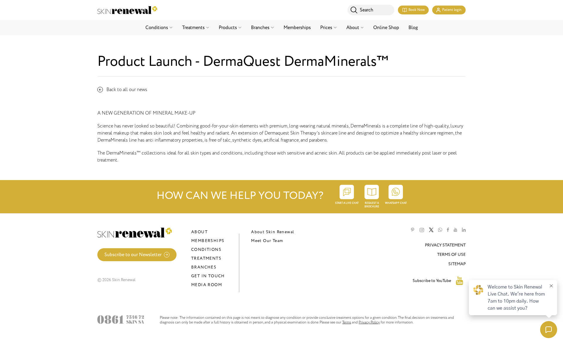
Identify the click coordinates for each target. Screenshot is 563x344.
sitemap (457, 264)
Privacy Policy (369, 322)
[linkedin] (464, 230)
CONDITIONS (206, 249)
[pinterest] (413, 230)
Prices (326, 27)
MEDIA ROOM (206, 285)
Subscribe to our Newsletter (133, 254)
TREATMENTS (206, 258)
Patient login (452, 9)
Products (228, 27)
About (352, 27)
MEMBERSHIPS (207, 241)
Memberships (297, 27)
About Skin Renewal (272, 232)
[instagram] (421, 230)
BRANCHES (203, 267)
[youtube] (455, 230)
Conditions (156, 27)
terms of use (451, 254)
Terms (346, 322)
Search (366, 10)
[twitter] (431, 230)
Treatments (193, 27)
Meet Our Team (267, 241)
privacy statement (445, 245)
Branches (260, 27)
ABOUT (199, 232)
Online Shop (386, 27)
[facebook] (448, 230)
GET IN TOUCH (208, 276)
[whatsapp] (440, 230)
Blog (413, 27)
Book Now (416, 9)
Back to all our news (126, 89)
